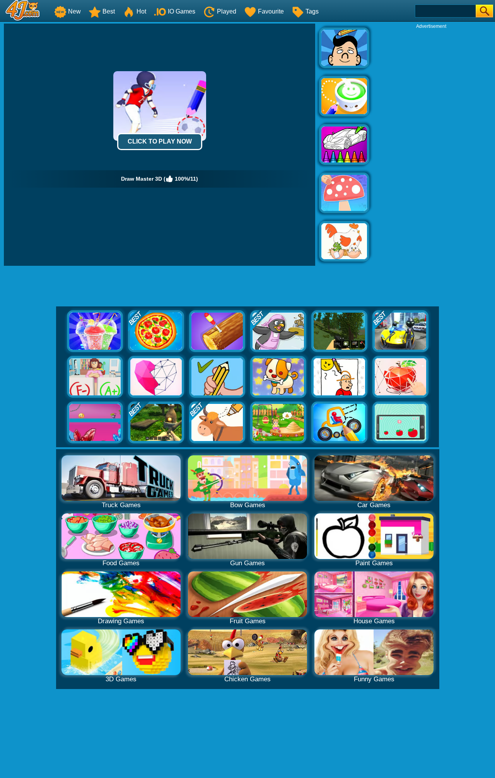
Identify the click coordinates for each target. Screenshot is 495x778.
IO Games (181, 11)
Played (226, 11)
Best (108, 11)
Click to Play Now (160, 141)
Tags (312, 11)
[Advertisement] (431, 145)
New (74, 11)
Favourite (271, 11)
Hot (141, 11)
